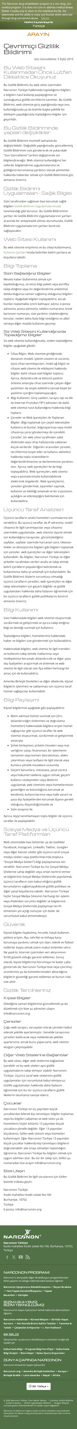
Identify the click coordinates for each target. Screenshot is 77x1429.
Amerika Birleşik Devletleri (39, 1371)
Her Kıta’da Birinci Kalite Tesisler (36, 1323)
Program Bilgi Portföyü (39, 1349)
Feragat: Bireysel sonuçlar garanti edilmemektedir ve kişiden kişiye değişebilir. (36, 1404)
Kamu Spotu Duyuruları (51, 1353)
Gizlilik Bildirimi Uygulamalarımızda (37, 206)
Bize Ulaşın (27, 1353)
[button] (38, 1388)
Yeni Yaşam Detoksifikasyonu (24, 1291)
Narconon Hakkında (16, 1319)
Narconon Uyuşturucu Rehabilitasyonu (27, 1287)
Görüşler (23, 1295)
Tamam (45, 18)
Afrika (56, 1375)
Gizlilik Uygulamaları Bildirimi (37, 1403)
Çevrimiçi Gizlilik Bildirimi (61, 1400)
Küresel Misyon (39, 1319)
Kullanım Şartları (15, 252)
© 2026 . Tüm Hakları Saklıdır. (25, 1400)
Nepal (46, 1375)
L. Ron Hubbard (52, 1327)
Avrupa (62, 1371)
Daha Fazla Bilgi (13, 1349)
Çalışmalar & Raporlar (27, 1327)
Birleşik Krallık (12, 1375)
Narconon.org (12, 1371)
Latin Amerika (31, 1375)
